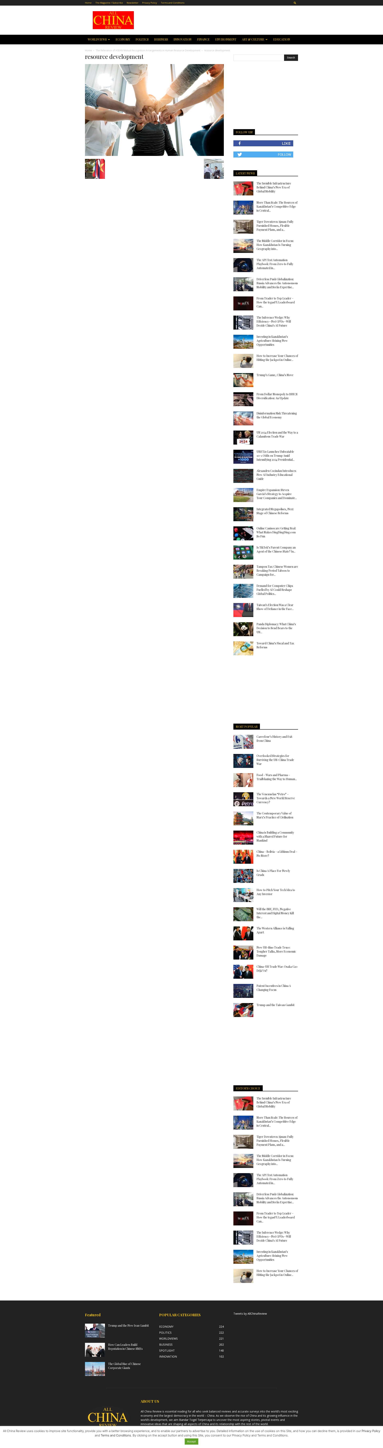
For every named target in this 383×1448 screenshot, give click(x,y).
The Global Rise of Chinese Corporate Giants (124, 1366)
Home (88, 2)
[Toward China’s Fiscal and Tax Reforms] (243, 648)
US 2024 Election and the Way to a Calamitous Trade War (277, 434)
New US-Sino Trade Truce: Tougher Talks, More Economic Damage (276, 951)
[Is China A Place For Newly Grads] (243, 876)
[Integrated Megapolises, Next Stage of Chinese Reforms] (243, 514)
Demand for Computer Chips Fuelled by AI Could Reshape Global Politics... (275, 590)
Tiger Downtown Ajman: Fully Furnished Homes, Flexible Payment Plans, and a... (275, 226)
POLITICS (142, 39)
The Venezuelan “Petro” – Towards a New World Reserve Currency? (276, 798)
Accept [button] (191, 1441)
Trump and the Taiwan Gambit (275, 1005)
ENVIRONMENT (225, 39)
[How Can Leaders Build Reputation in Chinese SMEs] (95, 1350)
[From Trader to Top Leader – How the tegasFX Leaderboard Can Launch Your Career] (243, 303)
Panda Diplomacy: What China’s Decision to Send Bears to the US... (276, 628)
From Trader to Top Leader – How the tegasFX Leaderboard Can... (276, 302)
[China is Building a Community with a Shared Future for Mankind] (243, 838)
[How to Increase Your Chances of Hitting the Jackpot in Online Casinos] (243, 361)
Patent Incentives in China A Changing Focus (274, 988)
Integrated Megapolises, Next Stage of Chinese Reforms (275, 511)
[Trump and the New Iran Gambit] (95, 1331)
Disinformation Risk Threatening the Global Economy (277, 415)
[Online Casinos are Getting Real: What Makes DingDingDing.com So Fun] (243, 533)
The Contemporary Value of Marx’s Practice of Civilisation (275, 815)
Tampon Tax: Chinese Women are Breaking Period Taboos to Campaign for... (277, 570)
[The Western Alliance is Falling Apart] (243, 933)
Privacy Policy (149, 2)
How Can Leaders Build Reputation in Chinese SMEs (125, 1347)
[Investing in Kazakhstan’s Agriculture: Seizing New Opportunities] (243, 342)
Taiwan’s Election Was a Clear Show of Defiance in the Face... (275, 607)
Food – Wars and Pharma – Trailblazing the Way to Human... (277, 777)
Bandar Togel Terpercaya (195, 1420)
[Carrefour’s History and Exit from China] (243, 742)
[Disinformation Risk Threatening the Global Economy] (243, 418)
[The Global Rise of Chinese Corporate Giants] (95, 1369)
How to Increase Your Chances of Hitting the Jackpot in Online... (277, 358)
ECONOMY (123, 39)
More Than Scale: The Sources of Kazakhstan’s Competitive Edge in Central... (277, 206)
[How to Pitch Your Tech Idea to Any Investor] (243, 895)
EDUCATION (281, 39)
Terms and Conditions (172, 2)
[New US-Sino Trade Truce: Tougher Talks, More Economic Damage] (243, 953)
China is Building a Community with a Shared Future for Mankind (275, 836)
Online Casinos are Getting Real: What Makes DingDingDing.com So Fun (276, 532)
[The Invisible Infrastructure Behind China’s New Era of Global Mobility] (243, 188)
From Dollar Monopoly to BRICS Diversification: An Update (277, 396)
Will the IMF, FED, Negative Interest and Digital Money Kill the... (275, 913)
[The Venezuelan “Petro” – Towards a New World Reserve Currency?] (243, 799)
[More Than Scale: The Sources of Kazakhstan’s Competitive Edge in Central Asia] (243, 208)
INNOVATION (183, 39)
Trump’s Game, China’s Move (275, 375)
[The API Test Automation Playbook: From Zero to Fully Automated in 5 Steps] (243, 265)
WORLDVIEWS (97, 39)
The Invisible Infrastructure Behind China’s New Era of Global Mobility (274, 187)
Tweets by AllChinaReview (250, 1313)
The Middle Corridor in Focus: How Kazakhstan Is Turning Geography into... (275, 245)
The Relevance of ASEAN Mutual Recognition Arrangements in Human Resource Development (148, 50)
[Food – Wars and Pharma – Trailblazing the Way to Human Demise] (243, 780)
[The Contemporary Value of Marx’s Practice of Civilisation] (243, 818)
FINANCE (203, 39)
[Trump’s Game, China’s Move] (243, 380)
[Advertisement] (219, 20)
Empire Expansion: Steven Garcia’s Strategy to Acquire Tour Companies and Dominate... (277, 494)
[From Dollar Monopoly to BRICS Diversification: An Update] (243, 399)
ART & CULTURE (253, 39)
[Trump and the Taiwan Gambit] (243, 1010)
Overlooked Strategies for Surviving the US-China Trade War (275, 760)
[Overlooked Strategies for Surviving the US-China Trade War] (243, 761)
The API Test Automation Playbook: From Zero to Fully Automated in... (275, 264)
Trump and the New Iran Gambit (128, 1325)
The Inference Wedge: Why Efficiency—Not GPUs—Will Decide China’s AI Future (274, 321)
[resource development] (154, 154)
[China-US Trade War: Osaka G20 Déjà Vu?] (243, 972)
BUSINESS (161, 39)
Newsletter (132, 2)
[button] (295, 2)
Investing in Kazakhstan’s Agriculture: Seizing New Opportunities (272, 341)
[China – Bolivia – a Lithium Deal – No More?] (243, 857)
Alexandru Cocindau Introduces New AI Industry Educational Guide (276, 475)
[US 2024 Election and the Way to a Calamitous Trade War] (243, 438)
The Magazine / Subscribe (109, 2)
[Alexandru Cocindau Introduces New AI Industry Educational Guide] (243, 476)
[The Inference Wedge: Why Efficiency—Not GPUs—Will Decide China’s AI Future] (243, 323)
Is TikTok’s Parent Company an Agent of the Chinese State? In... (276, 549)
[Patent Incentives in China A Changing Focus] (243, 991)
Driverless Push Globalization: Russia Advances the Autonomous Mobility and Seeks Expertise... (277, 283)
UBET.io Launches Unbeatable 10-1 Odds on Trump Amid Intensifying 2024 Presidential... (275, 456)
